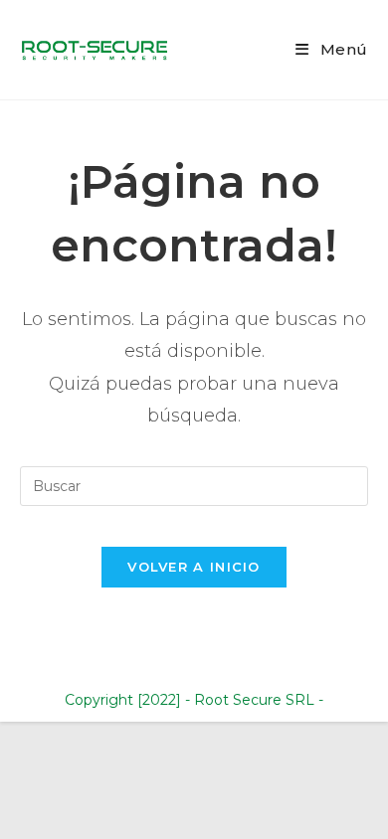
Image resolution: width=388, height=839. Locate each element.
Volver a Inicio (194, 567)
